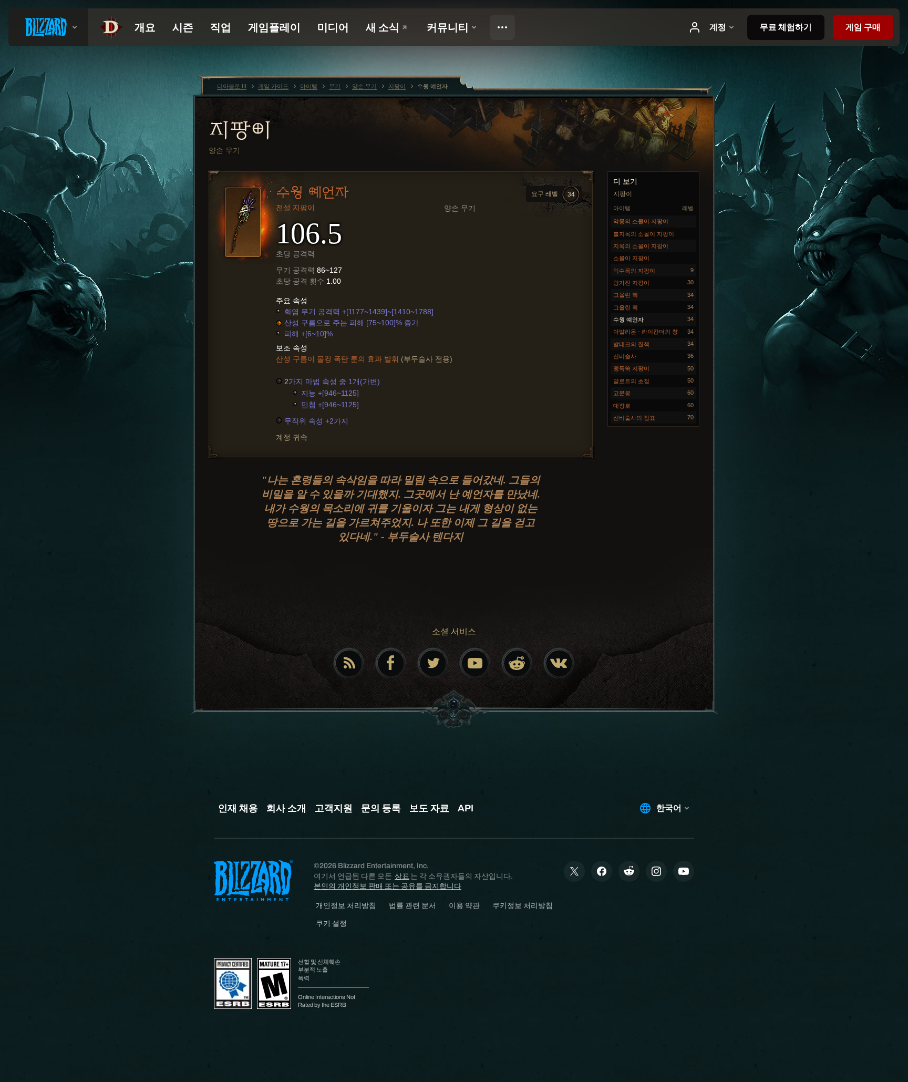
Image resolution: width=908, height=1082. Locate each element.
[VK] (559, 663)
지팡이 (240, 130)
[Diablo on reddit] (517, 663)
